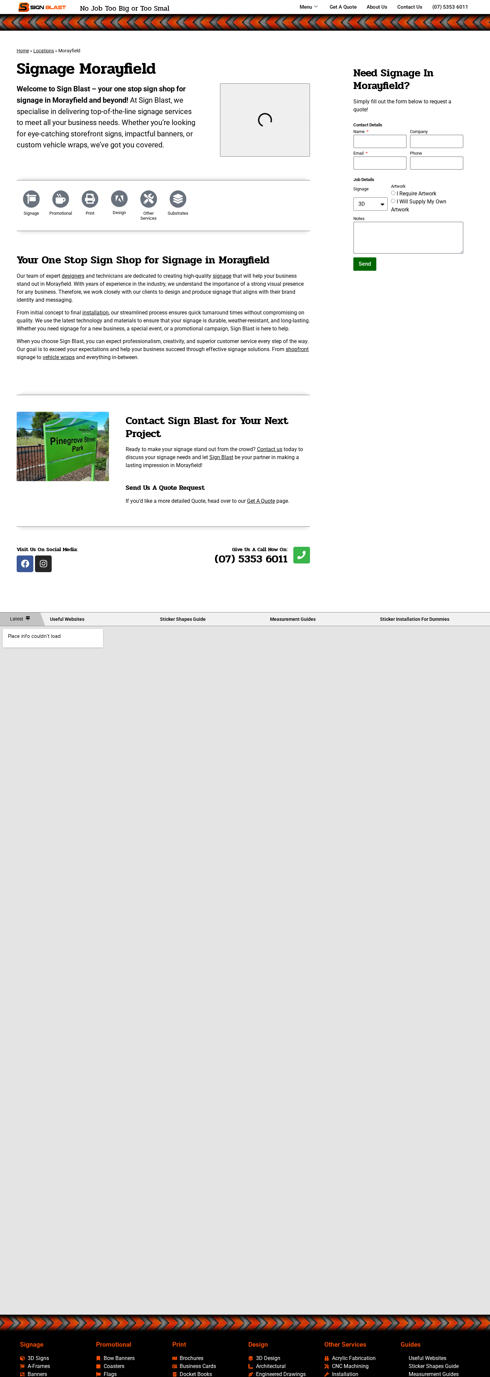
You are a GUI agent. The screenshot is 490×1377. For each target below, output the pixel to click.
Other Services (148, 215)
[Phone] (301, 555)
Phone (416, 153)
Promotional (60, 213)
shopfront (297, 349)
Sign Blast (221, 457)
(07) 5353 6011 (450, 7)
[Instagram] (43, 563)
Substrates (178, 213)
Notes (359, 219)
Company (419, 132)
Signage (31, 213)
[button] (226, 120)
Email (359, 153)
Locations (43, 50)
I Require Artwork (416, 193)
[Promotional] (60, 199)
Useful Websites (67, 619)
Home (23, 50)
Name (359, 132)
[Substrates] (178, 199)
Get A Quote (343, 7)
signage (222, 276)
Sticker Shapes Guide (183, 619)
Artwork (398, 186)
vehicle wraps (59, 357)
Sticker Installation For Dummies (414, 619)
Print (90, 213)
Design (119, 212)
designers (73, 276)
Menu (306, 7)
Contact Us (409, 7)
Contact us (269, 449)
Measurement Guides (293, 619)
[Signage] (31, 199)
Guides (411, 1344)
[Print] (90, 199)
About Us (377, 7)
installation (95, 312)
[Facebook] (25, 563)
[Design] (119, 198)
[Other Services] (148, 199)
